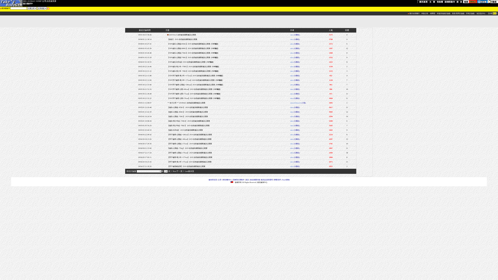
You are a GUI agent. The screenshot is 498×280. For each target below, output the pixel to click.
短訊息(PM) (481, 13)
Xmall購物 (286, 180)
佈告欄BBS (227, 180)
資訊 (247, 180)
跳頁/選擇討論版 (458, 13)
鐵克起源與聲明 (267, 180)
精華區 (432, 13)
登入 (494, 13)
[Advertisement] (249, 21)
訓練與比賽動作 (238, 180)
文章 (220, 180)
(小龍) (303, 103)
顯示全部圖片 (415, 13)
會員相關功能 (255, 180)
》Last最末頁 (188, 171)
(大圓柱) (297, 35)
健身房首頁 (213, 180)
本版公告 (424, 13)
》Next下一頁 (176, 171)
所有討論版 (470, 13)
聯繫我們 (277, 180)
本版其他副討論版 (443, 13)
